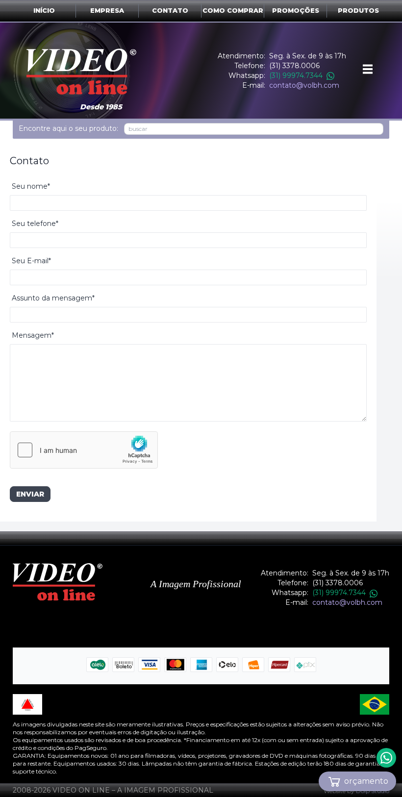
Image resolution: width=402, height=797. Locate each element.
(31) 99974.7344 (296, 75)
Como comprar (232, 10)
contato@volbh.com (304, 85)
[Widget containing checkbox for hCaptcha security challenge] (84, 450)
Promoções (295, 10)
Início (44, 10)
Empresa (107, 10)
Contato (170, 10)
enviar (30, 494)
